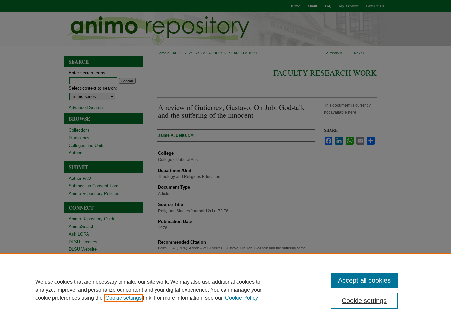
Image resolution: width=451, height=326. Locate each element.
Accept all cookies (364, 280)
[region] (225, 289)
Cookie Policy (241, 298)
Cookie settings (123, 298)
